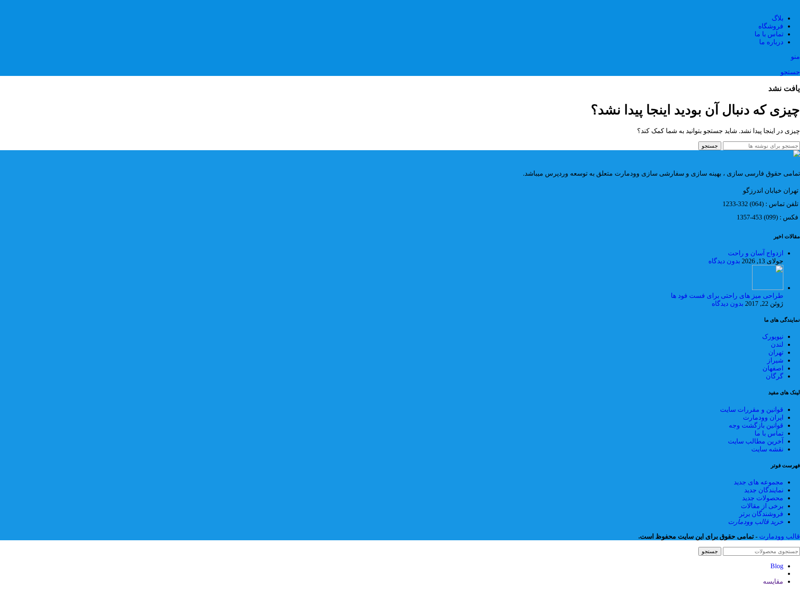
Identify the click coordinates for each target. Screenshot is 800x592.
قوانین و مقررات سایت (751, 409)
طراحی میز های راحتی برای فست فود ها (727, 295)
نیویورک (772, 336)
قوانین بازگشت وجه (756, 425)
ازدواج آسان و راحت (755, 253)
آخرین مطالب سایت (755, 441)
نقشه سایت (767, 449)
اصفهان (772, 368)
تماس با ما (769, 433)
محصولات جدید (762, 497)
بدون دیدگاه (724, 261)
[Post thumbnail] (767, 287)
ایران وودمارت (763, 417)
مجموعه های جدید (758, 482)
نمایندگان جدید (763, 490)
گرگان (774, 376)
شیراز (775, 360)
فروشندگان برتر (761, 513)
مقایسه (773, 581)
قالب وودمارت (779, 536)
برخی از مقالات (762, 505)
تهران (775, 352)
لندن (777, 344)
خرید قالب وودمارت (755, 521)
